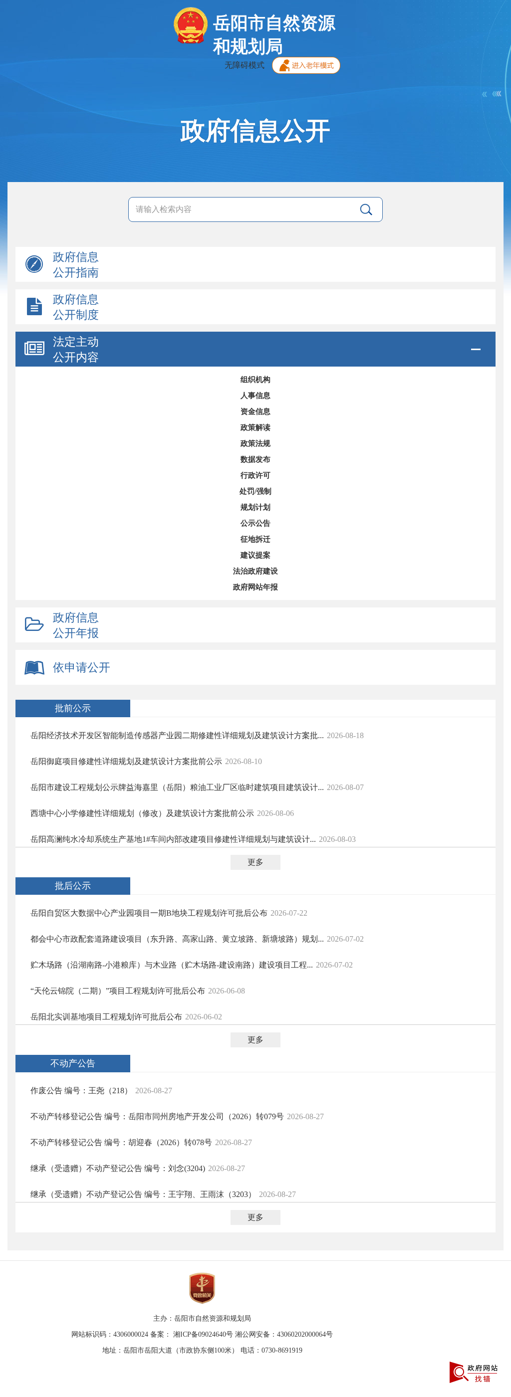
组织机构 (255, 380)
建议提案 (255, 555)
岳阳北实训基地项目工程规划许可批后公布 (106, 1016)
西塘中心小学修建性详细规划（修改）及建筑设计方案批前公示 (142, 813)
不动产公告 (72, 1063)
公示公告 (255, 523)
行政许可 (255, 475)
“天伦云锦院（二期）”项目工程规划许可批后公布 (117, 991)
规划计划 (255, 507)
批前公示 (73, 708)
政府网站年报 (255, 587)
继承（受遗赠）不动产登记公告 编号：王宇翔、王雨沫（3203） (143, 1194)
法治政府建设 (255, 571)
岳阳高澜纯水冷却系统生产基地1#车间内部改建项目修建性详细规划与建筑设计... (173, 839)
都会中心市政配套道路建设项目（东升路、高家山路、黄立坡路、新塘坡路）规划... (177, 939)
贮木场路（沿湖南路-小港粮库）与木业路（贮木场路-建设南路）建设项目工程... (171, 965)
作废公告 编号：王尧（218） (81, 1090)
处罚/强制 (255, 491)
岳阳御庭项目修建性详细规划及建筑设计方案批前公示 (126, 761)
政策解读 (255, 427)
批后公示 (73, 886)
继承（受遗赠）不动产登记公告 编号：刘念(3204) (117, 1168)
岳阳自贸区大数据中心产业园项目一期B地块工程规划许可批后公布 (148, 913)
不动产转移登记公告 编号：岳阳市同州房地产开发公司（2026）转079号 (157, 1116)
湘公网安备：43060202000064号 (284, 1334)
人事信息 (255, 395)
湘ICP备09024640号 (203, 1334)
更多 (255, 862)
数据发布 (255, 459)
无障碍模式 (244, 65)
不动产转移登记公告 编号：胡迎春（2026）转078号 (121, 1142)
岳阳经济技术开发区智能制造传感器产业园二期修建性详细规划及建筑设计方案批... (177, 735)
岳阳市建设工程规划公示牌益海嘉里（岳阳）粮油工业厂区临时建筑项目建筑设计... (177, 787)
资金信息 (255, 411)
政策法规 (255, 443)
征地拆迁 (255, 539)
